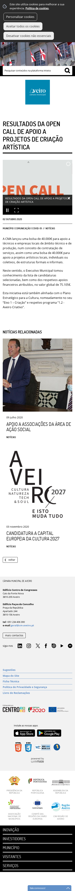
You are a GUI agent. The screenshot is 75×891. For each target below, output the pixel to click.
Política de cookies (37, 8)
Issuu (54, 646)
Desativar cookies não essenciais (28, 36)
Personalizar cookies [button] (20, 17)
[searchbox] (37, 70)
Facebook (46, 646)
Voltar (11, 559)
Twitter (38, 646)
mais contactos (14, 635)
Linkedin (20, 646)
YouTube (62, 646)
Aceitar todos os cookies (23, 26)
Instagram (29, 646)
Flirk (70, 646)
